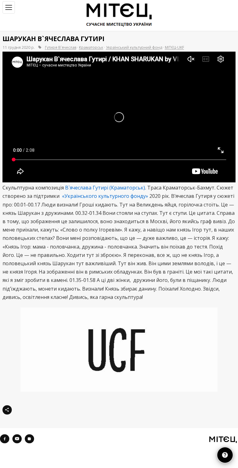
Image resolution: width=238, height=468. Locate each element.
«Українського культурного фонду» (105, 196)
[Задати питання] (225, 455)
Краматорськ (91, 47)
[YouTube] (17, 439)
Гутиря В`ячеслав (60, 47)
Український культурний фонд (134, 47)
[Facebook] (4, 439)
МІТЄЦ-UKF (174, 47)
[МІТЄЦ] (223, 440)
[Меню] (8, 7)
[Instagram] (29, 439)
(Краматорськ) (127, 187)
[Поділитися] (7, 410)
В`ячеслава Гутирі (86, 187)
